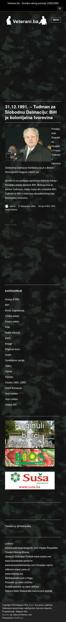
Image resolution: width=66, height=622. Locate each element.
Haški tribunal (12, 332)
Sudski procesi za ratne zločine (22, 586)
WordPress (18, 618)
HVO (53, 206)
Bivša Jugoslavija (14, 310)
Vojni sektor (11, 393)
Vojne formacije (13, 388)
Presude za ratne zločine (18, 582)
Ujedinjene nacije (14, 360)
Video (8, 366)
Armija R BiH (44, 206)
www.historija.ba (14, 573)
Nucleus (6, 615)
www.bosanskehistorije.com (20, 565)
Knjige (8, 343)
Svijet (8, 355)
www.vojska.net (42, 556)
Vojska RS (11, 404)
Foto (7, 327)
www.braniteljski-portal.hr (19, 561)
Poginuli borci (12, 349)
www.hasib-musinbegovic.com (21, 548)
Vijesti (8, 371)
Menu (56, 20)
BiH (7, 305)
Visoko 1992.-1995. (15, 382)
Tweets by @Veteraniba (18, 526)
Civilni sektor (12, 316)
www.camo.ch (22, 569)
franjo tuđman (11, 209)
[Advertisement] (33, 67)
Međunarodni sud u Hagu (19, 578)
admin (12, 206)
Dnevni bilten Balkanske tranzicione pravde (28, 591)
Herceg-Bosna (21, 552)
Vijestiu (9, 377)
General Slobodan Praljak (19, 556)
